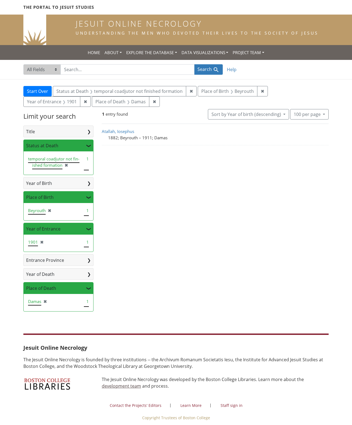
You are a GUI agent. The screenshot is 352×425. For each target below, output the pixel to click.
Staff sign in (232, 405)
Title (30, 132)
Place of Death (41, 288)
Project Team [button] (247, 52)
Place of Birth (40, 197)
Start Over (37, 91)
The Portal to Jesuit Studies (58, 7)
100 (307, 114)
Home (94, 52)
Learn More (191, 405)
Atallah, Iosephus (118, 131)
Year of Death (40, 274)
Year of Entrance (43, 229)
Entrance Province (45, 260)
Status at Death (42, 146)
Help (232, 69)
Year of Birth (39, 183)
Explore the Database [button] (150, 52)
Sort (246, 114)
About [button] (112, 52)
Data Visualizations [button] (203, 52)
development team (121, 386)
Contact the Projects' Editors (135, 405)
